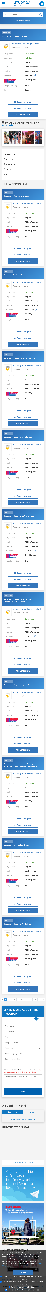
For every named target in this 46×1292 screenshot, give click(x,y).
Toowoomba (16, 47)
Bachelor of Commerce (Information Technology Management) (19, 600)
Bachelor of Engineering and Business (19, 685)
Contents (8, 159)
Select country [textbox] (11, 1048)
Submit (23, 1091)
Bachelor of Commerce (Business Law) (19, 358)
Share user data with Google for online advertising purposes (23, 1283)
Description (9, 154)
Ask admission (23, 114)
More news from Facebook (22, 1119)
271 (40, 999)
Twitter (34, 1112)
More (6, 174)
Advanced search (23, 20)
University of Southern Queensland (25, 44)
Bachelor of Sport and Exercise (16, 196)
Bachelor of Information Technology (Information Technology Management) (20, 765)
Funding (7, 169)
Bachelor (6, 33)
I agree (23, 1272)
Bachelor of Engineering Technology (19, 516)
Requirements (10, 164)
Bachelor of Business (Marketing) (17, 924)
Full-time (28, 58)
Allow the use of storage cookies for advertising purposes (23, 1277)
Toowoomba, (18, 207)
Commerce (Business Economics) (17, 275)
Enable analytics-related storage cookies (23, 1290)
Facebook (13, 1112)
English (28, 62)
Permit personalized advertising (23, 1287)
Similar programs (24, 102)
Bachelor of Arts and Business (16, 845)
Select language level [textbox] (13, 1054)
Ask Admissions (23, 261)
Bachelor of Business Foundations (18, 437)
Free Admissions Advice (23, 108)
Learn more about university (23, 1163)
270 (34, 999)
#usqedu (8, 125)
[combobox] (23, 1048)
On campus (29, 54)
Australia (25, 47)
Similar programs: (15, 184)
